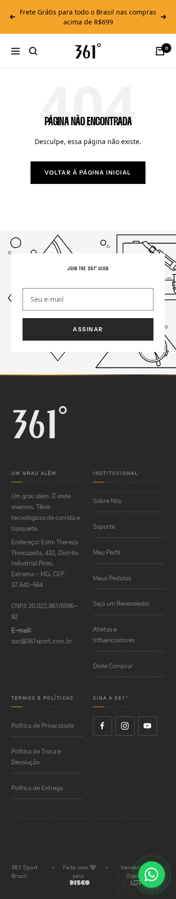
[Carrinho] (160, 51)
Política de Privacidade (42, 726)
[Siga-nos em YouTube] (147, 725)
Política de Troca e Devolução (36, 757)
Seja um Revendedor (121, 604)
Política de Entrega (37, 788)
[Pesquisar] (33, 51)
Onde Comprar (113, 666)
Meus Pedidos (112, 579)
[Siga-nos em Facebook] (102, 725)
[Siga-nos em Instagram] (124, 725)
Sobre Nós (107, 501)
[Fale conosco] (151, 874)
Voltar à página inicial (88, 172)
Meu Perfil (106, 553)
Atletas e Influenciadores (114, 635)
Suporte (104, 527)
